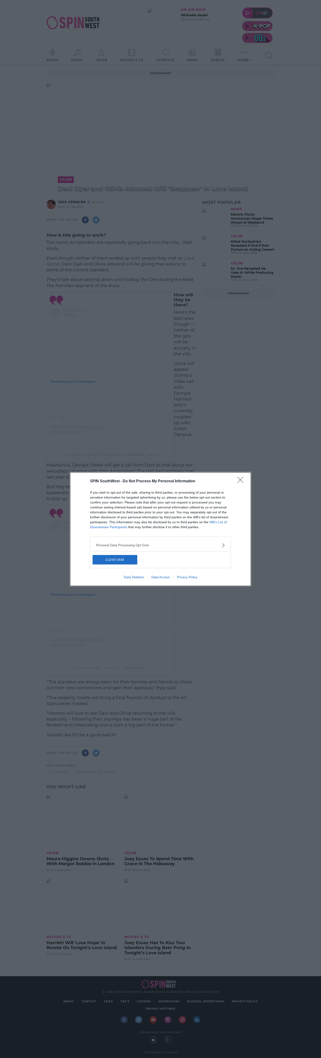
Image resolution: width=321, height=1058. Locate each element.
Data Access (160, 577)
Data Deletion (134, 577)
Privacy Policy (187, 577)
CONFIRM (115, 560)
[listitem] (160, 545)
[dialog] (160, 529)
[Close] (241, 481)
